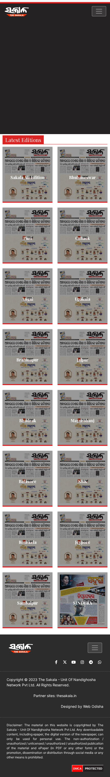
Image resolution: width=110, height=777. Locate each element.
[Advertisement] (55, 77)
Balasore (27, 481)
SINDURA (82, 603)
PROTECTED (93, 768)
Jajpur (83, 359)
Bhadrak (27, 420)
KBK (82, 481)
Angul (27, 299)
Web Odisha (93, 706)
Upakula (82, 299)
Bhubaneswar (82, 177)
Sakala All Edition (27, 177)
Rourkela (28, 542)
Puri (27, 238)
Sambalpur (27, 603)
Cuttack (82, 238)
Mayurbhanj (82, 420)
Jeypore (82, 542)
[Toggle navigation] (99, 11)
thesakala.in (66, 695)
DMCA (77, 768)
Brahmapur (27, 359)
